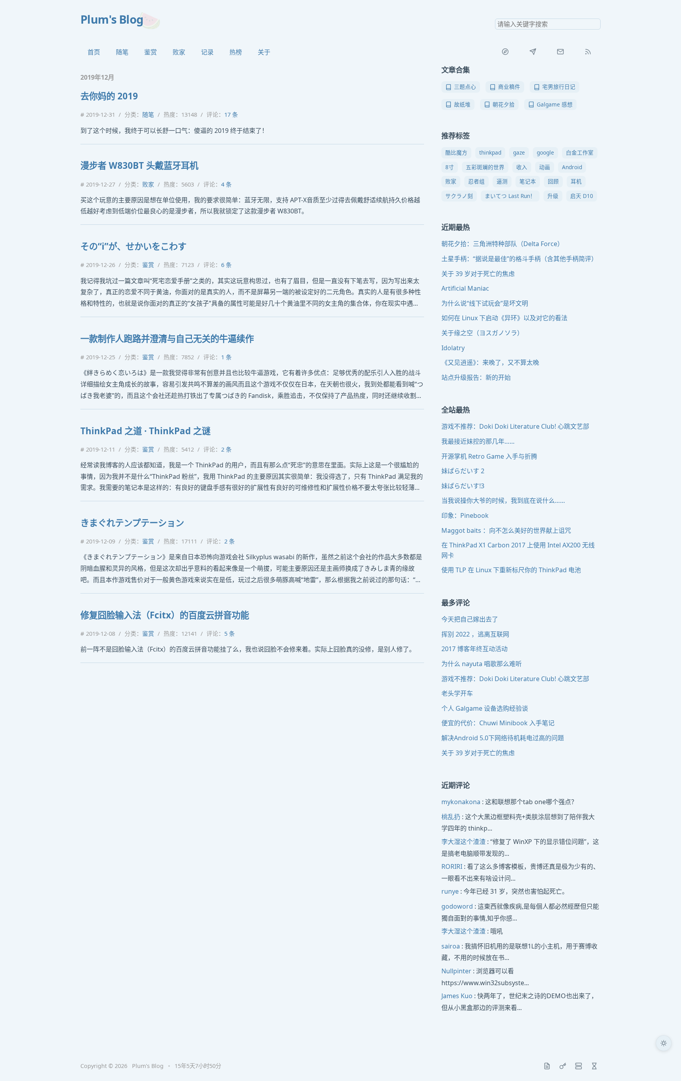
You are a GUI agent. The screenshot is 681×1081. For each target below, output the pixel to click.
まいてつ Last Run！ (510, 196)
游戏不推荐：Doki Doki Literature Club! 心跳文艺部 (515, 426)
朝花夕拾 (504, 104)
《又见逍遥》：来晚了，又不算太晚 (490, 362)
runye (450, 891)
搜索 (594, 24)
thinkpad (490, 152)
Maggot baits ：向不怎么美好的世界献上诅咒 (506, 530)
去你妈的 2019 (109, 96)
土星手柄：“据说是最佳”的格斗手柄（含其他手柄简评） (519, 258)
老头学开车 (457, 693)
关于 (264, 52)
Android (572, 167)
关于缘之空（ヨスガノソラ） (482, 333)
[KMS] (562, 1066)
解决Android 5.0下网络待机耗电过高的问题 (502, 738)
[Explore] (505, 52)
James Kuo (457, 995)
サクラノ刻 (459, 196)
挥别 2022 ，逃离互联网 (475, 634)
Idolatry (453, 348)
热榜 (235, 52)
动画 (544, 167)
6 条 (226, 265)
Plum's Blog (111, 19)
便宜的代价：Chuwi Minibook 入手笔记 (497, 723)
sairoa (450, 946)
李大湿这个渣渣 (463, 841)
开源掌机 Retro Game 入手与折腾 (489, 456)
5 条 (229, 633)
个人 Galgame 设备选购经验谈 (484, 708)
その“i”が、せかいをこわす (133, 246)
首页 (93, 52)
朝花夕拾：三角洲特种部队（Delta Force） (502, 243)
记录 (207, 52)
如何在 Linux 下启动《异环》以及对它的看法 (504, 318)
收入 (521, 167)
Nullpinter (456, 971)
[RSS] (588, 52)
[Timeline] (594, 1066)
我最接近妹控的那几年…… (478, 441)
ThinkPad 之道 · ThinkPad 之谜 (145, 431)
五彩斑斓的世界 (485, 167)
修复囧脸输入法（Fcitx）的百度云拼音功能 (164, 615)
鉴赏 (150, 52)
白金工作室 (580, 152)
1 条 (226, 357)
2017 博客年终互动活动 (474, 648)
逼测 (502, 181)
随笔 (122, 52)
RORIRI (451, 866)
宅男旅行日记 (558, 86)
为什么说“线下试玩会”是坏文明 (484, 303)
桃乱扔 (450, 816)
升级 (552, 196)
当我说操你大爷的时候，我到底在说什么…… (503, 500)
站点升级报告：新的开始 (476, 377)
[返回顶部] (664, 1064)
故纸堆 (462, 104)
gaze (519, 152)
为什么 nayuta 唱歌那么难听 (481, 663)
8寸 (449, 167)
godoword (457, 906)
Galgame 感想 (555, 104)
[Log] (547, 1066)
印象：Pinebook (465, 515)
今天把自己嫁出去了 (469, 619)
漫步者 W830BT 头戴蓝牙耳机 (139, 165)
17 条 (231, 114)
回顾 (553, 181)
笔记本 (527, 181)
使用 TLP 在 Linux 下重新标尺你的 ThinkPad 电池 (511, 570)
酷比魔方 (456, 152)
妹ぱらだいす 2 (462, 471)
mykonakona (460, 801)
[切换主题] (664, 1043)
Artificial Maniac (465, 288)
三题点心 (465, 86)
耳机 (576, 181)
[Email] (560, 52)
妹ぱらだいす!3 (462, 486)
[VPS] (578, 1066)
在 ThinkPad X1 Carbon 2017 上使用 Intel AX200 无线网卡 (518, 550)
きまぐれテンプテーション (132, 523)
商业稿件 (509, 86)
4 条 (226, 184)
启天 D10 (581, 196)
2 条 (226, 449)
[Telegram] (533, 52)
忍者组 (476, 181)
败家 (179, 52)
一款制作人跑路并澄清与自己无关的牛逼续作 (167, 338)
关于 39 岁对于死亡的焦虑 (478, 273)
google (545, 152)
